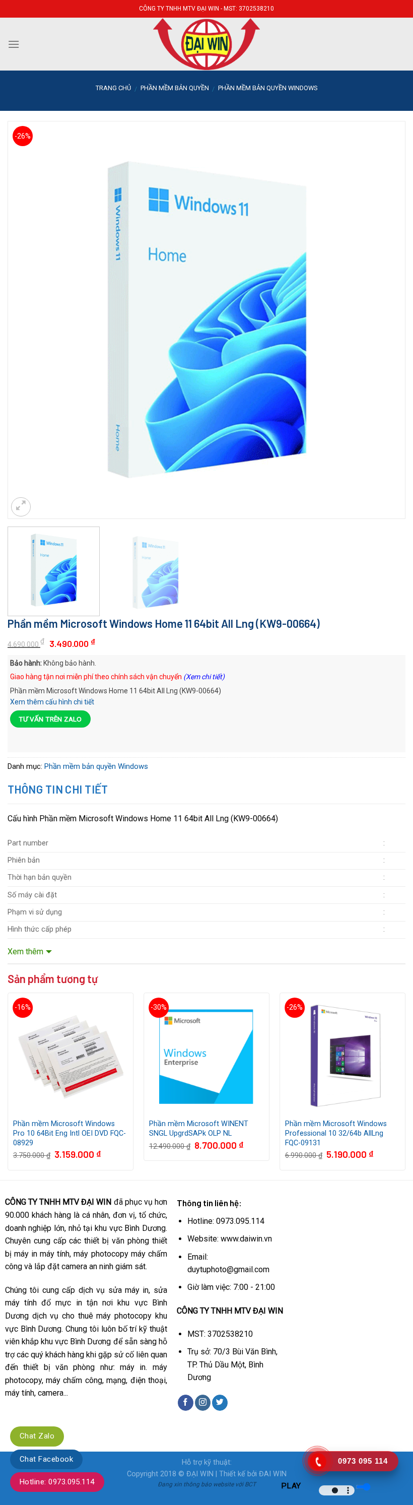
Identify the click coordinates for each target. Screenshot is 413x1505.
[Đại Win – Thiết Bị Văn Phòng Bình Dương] (206, 44)
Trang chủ (113, 88)
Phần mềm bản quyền (175, 88)
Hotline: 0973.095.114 (57, 1481)
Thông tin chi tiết (58, 789)
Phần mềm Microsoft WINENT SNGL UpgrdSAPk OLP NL (198, 1129)
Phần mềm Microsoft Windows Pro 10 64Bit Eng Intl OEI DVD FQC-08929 (69, 1133)
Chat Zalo (37, 1436)
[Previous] (28, 288)
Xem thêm (25, 951)
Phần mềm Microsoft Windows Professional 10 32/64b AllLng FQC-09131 (336, 1133)
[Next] (385, 288)
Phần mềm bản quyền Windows (267, 88)
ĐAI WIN (273, 1474)
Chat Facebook (46, 1459)
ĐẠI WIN (200, 1474)
